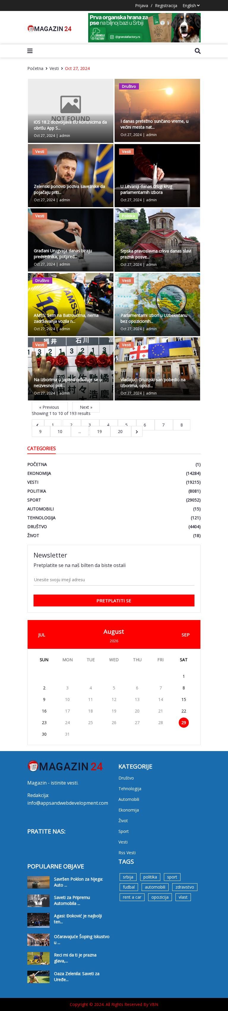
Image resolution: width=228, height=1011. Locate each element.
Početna (35, 68)
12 (114, 699)
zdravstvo (184, 887)
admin (64, 135)
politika (150, 877)
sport (172, 877)
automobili (155, 887)
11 (90, 699)
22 (183, 711)
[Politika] (157, 239)
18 (90, 711)
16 (44, 711)
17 (67, 711)
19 (100, 431)
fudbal (129, 887)
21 (160, 711)
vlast (183, 897)
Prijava (141, 5)
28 (160, 722)
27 (137, 722)
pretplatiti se (113, 600)
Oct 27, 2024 (77, 68)
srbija (128, 877)
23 (44, 722)
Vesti (54, 68)
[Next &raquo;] (136, 431)
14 (160, 699)
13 (137, 699)
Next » (86, 407)
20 (121, 431)
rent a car (132, 897)
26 (114, 722)
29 (183, 722)
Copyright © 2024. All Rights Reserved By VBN (114, 1004)
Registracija (166, 5)
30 (44, 734)
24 (67, 722)
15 (183, 699)
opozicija (160, 897)
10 (61, 431)
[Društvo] (157, 110)
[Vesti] (70, 175)
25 (90, 722)
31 (67, 734)
